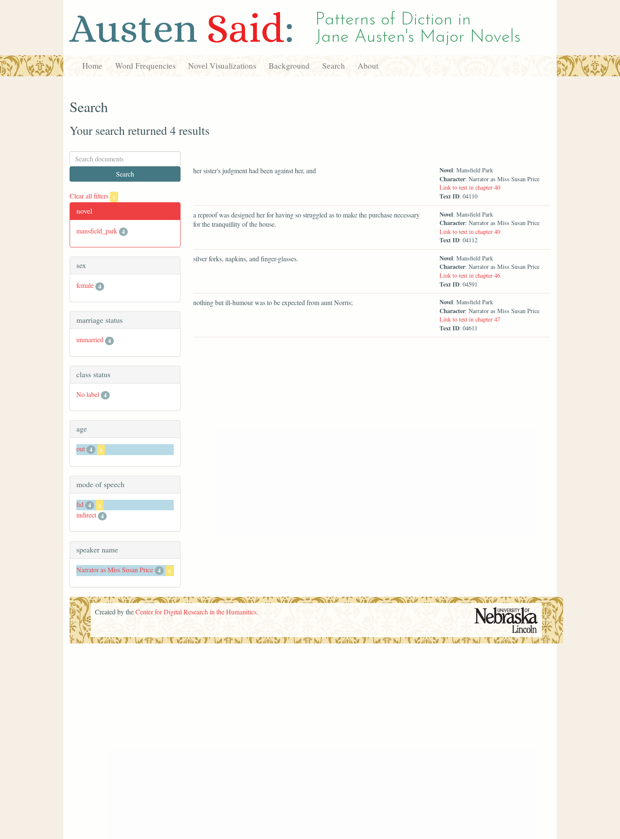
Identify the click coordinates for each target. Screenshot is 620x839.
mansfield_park (96, 230)
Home (92, 65)
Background (289, 65)
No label (87, 394)
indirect (86, 514)
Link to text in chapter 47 (469, 319)
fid (80, 504)
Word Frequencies (145, 65)
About (368, 65)
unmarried (89, 339)
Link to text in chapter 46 (469, 275)
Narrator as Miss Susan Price (114, 569)
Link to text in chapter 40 (469, 187)
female (85, 285)
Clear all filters (93, 195)
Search (333, 65)
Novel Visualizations (222, 65)
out (80, 448)
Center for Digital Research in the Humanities (195, 611)
